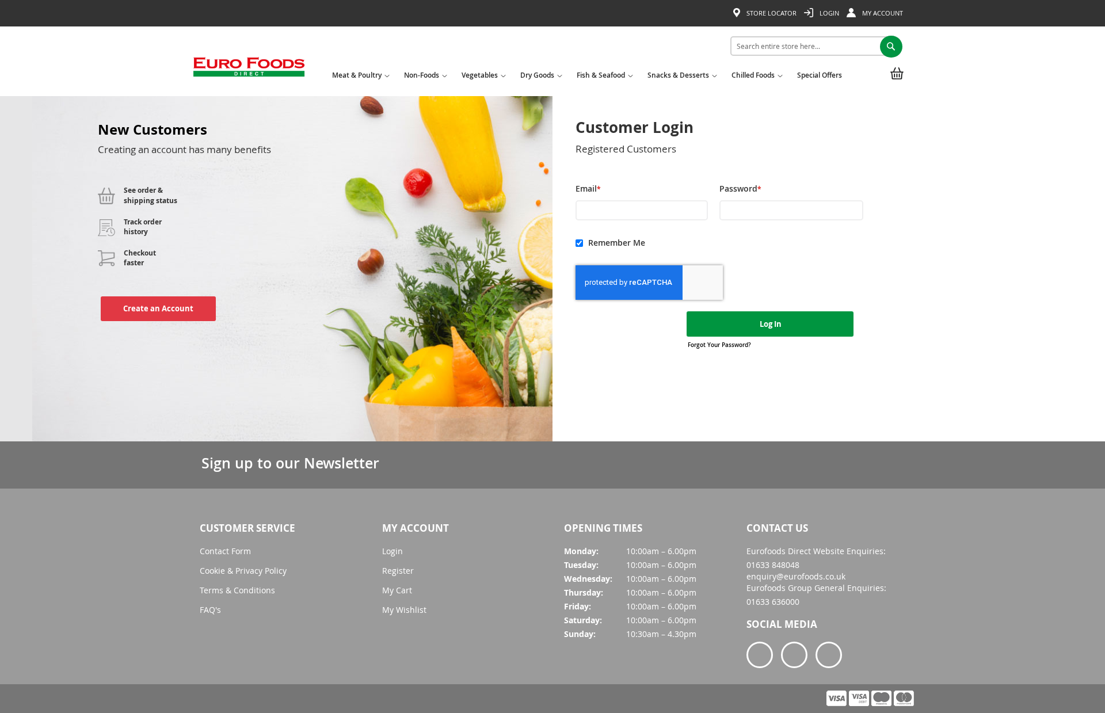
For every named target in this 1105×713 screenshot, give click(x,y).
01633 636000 (772, 601)
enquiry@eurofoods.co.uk (795, 576)
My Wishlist (404, 609)
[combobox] (812, 46)
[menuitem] (359, 78)
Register (398, 570)
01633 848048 (772, 564)
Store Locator (771, 13)
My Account (881, 13)
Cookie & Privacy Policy (243, 570)
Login (828, 13)
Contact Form (225, 551)
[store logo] (249, 70)
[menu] (589, 77)
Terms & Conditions (237, 590)
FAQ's (210, 609)
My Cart (397, 590)
